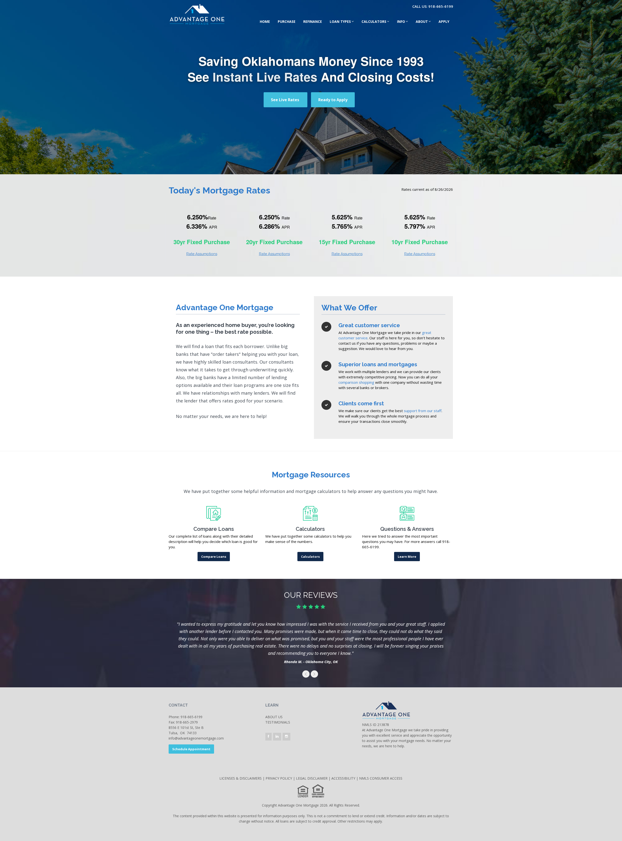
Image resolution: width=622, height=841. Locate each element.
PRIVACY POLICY (279, 778)
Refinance (312, 21)
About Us (274, 717)
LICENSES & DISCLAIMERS (240, 778)
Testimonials (277, 722)
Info (401, 21)
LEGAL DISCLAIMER (312, 778)
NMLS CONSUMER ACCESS (380, 778)
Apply (444, 21)
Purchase (286, 21)
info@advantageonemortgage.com (196, 738)
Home (265, 21)
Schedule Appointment (191, 749)
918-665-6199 (191, 717)
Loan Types (340, 21)
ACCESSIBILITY (343, 778)
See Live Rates (285, 99)
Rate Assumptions (201, 254)
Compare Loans (213, 556)
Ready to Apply (332, 99)
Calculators (374, 21)
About (422, 21)
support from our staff (422, 410)
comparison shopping (356, 382)
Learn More (407, 556)
